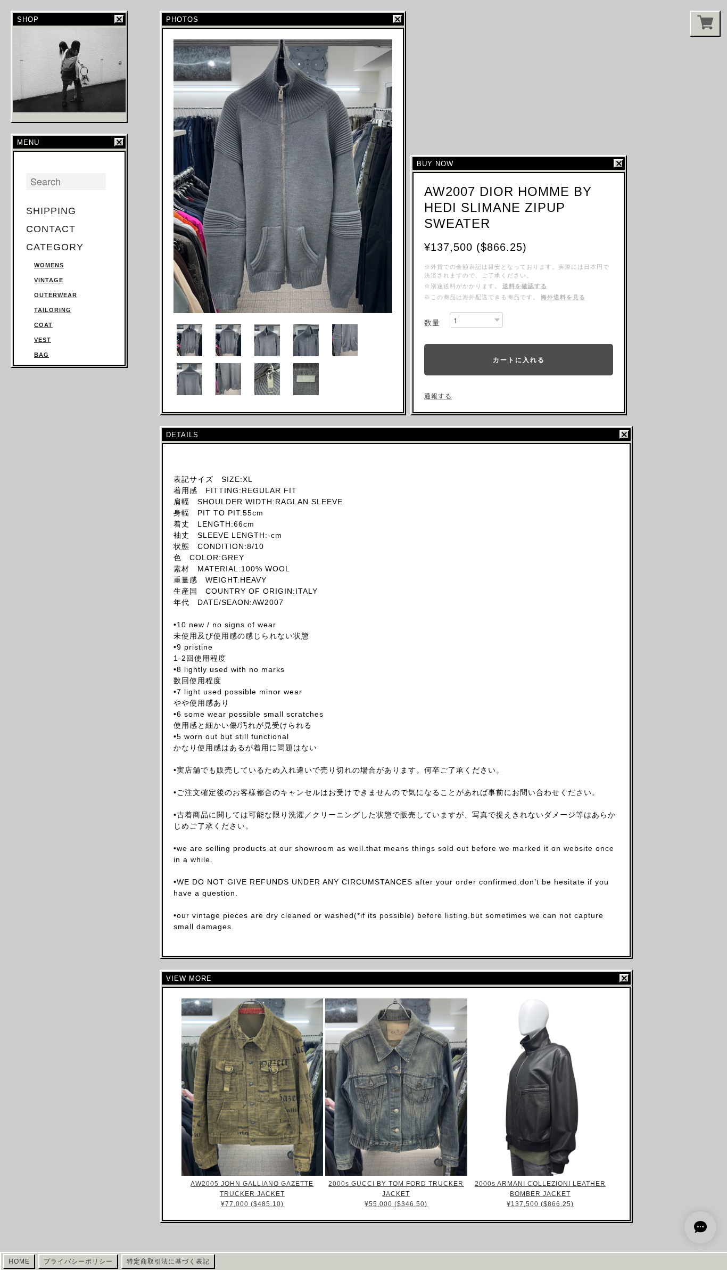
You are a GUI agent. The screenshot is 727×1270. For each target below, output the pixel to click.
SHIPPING (51, 211)
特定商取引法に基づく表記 (168, 1261)
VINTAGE (48, 280)
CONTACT (51, 229)
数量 (432, 322)
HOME (19, 1261)
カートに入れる (519, 359)
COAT (43, 325)
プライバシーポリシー (78, 1261)
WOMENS (49, 265)
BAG (41, 354)
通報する (438, 396)
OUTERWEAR (55, 295)
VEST (42, 340)
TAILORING (52, 310)
